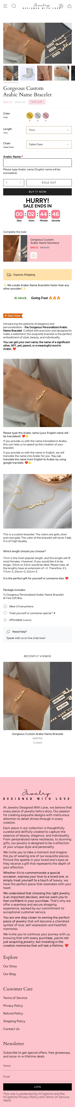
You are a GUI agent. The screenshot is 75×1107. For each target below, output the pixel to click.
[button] (13, 6)
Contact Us (11, 1029)
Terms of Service (15, 998)
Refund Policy (13, 1013)
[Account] (61, 6)
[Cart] (69, 6)
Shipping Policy (14, 1021)
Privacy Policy (13, 1006)
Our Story (10, 966)
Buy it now (37, 191)
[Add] (33, 255)
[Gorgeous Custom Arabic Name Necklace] (15, 248)
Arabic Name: (13, 156)
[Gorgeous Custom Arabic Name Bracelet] (37, 696)
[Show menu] (5, 6)
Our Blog (9, 974)
